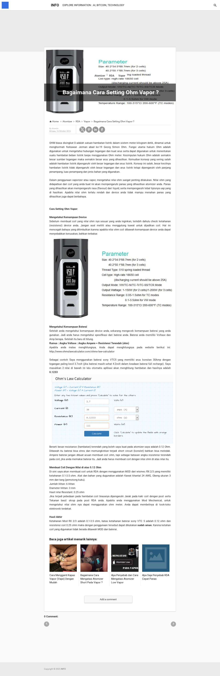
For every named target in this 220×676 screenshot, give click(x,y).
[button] (82, 130)
